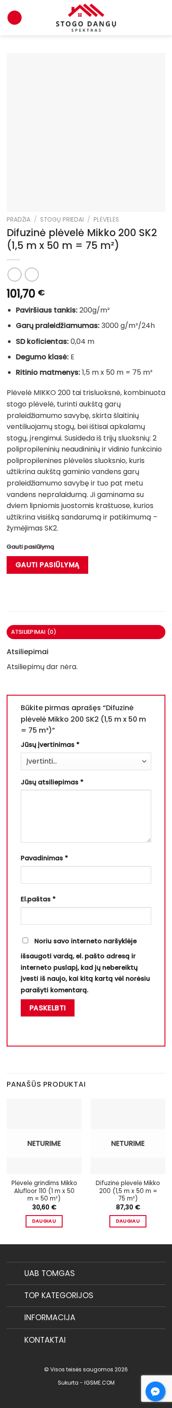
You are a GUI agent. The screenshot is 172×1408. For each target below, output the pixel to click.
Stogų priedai (62, 219)
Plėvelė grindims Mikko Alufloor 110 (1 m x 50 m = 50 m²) (44, 1191)
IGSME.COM (99, 1382)
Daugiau (44, 1221)
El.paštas (38, 899)
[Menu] (160, 17)
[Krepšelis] (14, 18)
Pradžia (18, 219)
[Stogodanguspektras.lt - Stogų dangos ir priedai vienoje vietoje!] (86, 17)
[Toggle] (15, 1274)
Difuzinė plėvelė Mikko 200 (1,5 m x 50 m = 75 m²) (128, 1191)
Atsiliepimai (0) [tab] (34, 632)
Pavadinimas (44, 858)
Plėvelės (106, 219)
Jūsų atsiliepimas (52, 782)
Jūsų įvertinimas (50, 744)
